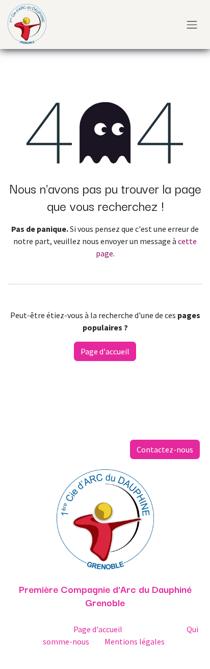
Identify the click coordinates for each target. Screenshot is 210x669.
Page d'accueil (105, 351)
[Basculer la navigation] (192, 25)
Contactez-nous (165, 449)
